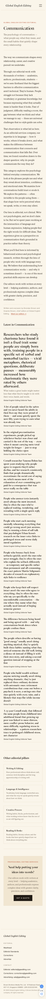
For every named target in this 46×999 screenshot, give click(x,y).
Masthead (8, 948)
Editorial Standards (11, 952)
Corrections (8, 955)
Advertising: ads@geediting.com (17, 977)
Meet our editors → (18, 314)
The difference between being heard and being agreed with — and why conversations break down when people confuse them (22, 623)
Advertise (7, 959)
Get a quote (23, 898)
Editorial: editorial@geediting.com (17, 969)
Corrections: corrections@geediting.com (20, 973)
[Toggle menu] (40, 5)
